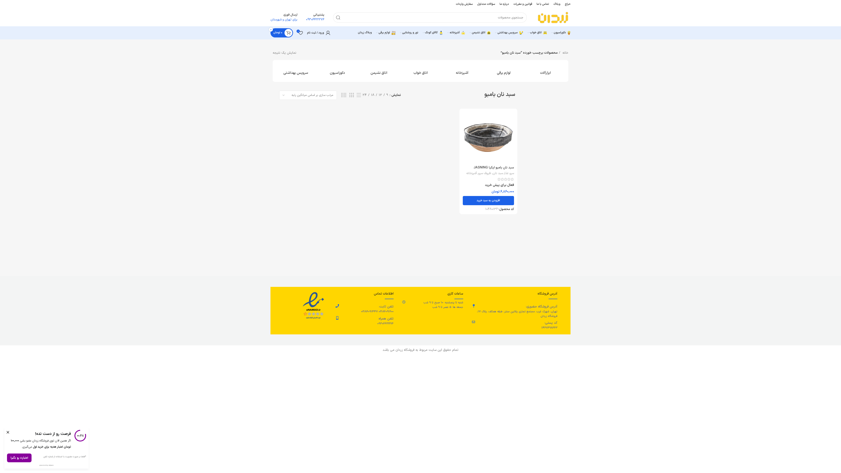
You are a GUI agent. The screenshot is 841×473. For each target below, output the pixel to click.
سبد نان (498, 173)
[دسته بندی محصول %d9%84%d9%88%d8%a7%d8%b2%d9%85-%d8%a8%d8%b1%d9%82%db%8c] (503, 71)
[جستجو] (338, 17)
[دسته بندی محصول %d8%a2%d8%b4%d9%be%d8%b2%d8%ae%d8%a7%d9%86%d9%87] (462, 71)
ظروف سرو (484, 173)
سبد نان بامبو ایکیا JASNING (494, 167)
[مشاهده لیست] (359, 95)
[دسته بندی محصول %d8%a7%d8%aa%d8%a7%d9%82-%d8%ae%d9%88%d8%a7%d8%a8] (420, 71)
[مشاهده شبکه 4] (343, 95)
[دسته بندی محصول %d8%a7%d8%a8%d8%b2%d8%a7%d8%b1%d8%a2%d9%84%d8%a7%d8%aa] (545, 71)
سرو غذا (509, 173)
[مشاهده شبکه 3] (351, 95)
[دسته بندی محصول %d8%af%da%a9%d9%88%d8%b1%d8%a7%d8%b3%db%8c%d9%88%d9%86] (337, 71)
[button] (488, 200)
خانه (564, 52)
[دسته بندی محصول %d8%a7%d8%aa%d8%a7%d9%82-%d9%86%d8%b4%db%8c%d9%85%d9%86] (379, 71)
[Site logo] (553, 17)
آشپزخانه (471, 173)
